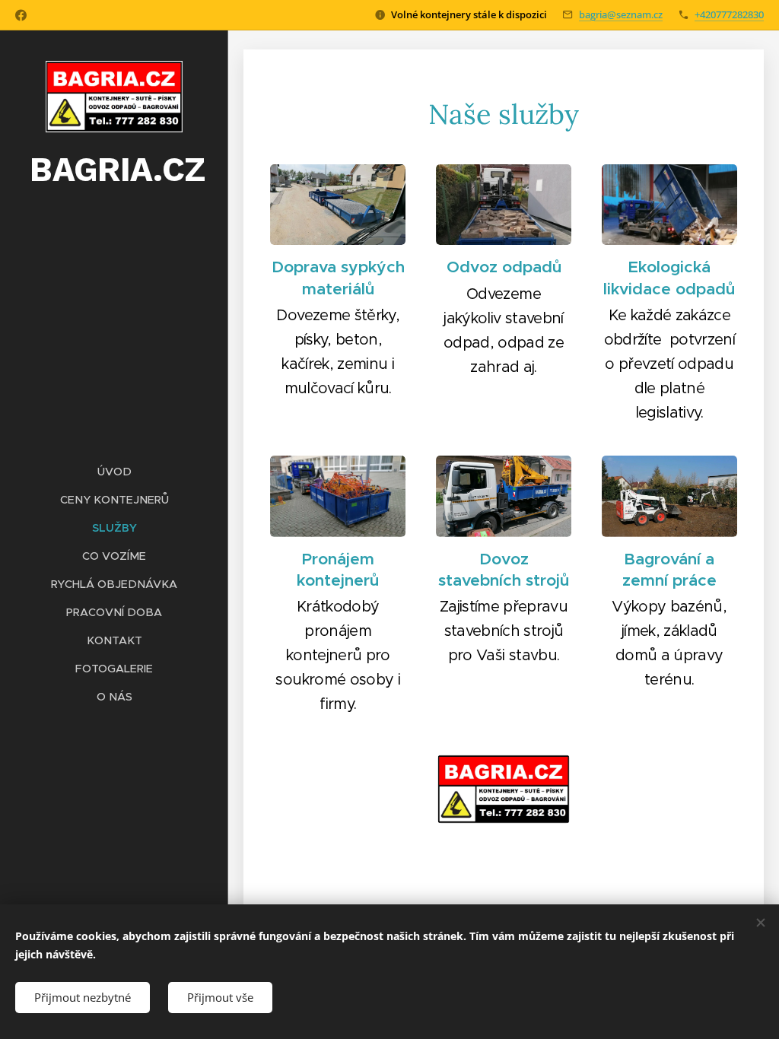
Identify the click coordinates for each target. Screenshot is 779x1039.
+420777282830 (729, 14)
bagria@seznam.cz (621, 14)
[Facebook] (20, 15)
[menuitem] (114, 472)
